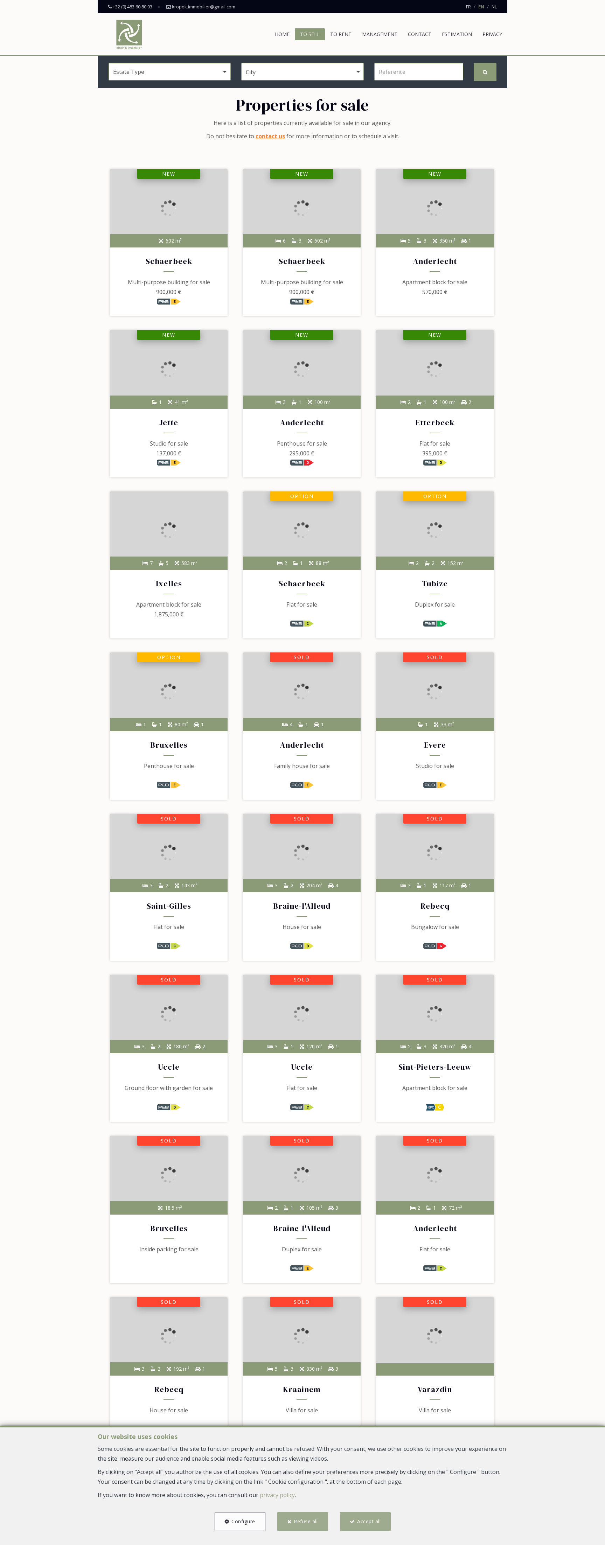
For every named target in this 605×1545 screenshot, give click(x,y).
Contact (419, 34)
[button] (302, 72)
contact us (270, 136)
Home (282, 34)
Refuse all (306, 1521)
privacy (492, 34)
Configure (243, 1521)
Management (379, 34)
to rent (341, 34)
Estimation (457, 34)
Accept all (369, 1521)
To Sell (310, 34)
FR (468, 7)
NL (494, 7)
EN (481, 7)
